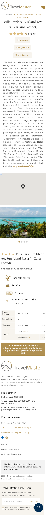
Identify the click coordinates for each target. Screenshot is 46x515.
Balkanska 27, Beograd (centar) (15, 433)
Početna (8, 15)
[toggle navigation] (43, 8)
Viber (18, 428)
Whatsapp (26, 428)
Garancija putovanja (10, 449)
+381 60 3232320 (8, 428)
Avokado (29, 479)
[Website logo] (16, 6)
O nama (4, 444)
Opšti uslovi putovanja (11, 454)
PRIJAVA (34, 501)
